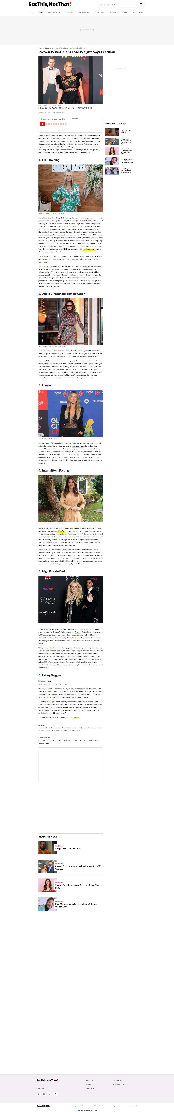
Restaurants (99, 12)
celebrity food (45, 741)
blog (86, 218)
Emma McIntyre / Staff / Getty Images (50, 438)
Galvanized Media (86, 1106)
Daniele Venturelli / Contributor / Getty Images (53, 684)
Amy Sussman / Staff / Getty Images (49, 105)
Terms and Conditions (120, 1084)
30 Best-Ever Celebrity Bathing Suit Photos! (73, 152)
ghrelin (59, 650)
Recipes (113, 12)
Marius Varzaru (69, 223)
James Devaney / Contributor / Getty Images (52, 346)
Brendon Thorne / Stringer (46, 625)
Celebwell (50, 113)
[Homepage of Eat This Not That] (47, 1081)
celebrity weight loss (80, 741)
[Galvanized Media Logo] (43, 1106)
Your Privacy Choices (89, 1110)
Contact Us (90, 1088)
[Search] (141, 4)
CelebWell (61, 531)
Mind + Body (138, 12)
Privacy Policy (117, 1080)
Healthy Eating (54, 12)
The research (52, 361)
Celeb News (49, 48)
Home (40, 48)
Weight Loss (84, 12)
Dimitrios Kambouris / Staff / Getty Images (51, 213)
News (40, 12)
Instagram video (78, 446)
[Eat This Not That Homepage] (50, 4)
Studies (52, 648)
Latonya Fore (47, 266)
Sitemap (89, 1084)
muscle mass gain (89, 249)
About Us (89, 1080)
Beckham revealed (95, 353)
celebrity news (62, 741)
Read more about (75, 730)
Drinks (124, 12)
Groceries (69, 12)
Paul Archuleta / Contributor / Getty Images (52, 524)
